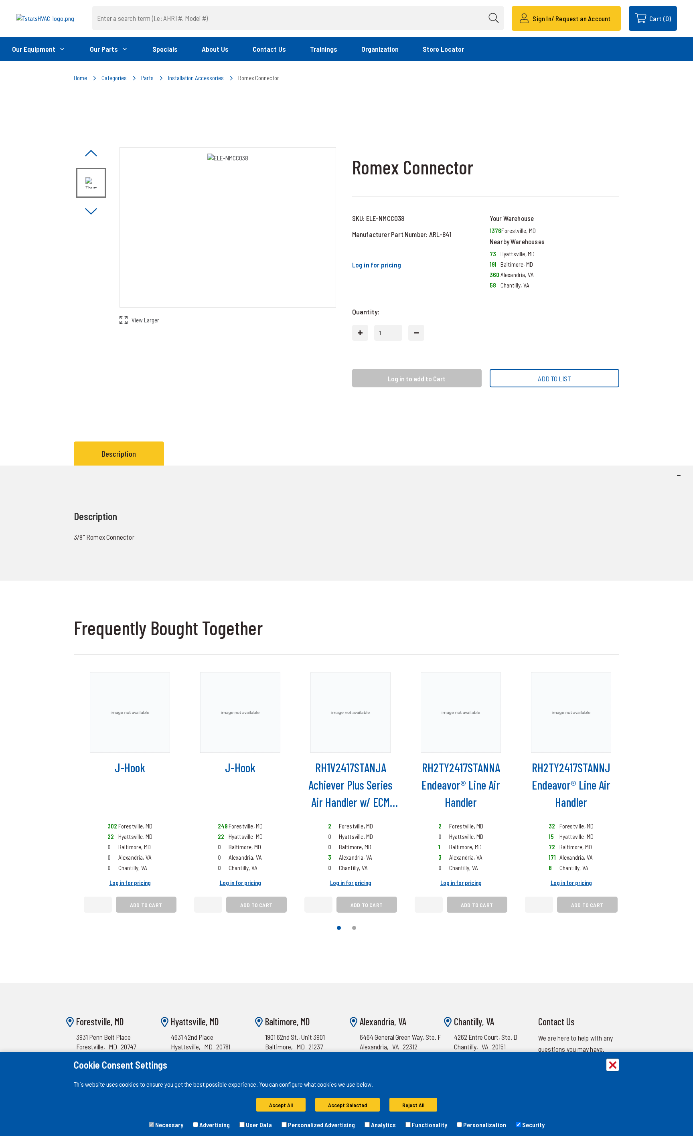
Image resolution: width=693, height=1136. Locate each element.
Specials (165, 49)
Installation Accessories (196, 77)
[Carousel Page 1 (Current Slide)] (339, 928)
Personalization (484, 1124)
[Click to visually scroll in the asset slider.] (91, 153)
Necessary (168, 1124)
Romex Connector (258, 77)
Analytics (383, 1124)
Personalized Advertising (321, 1124)
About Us (215, 49)
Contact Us (269, 49)
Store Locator (443, 49)
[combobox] (298, 18)
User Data (258, 1124)
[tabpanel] (346, 523)
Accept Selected (347, 1105)
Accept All (281, 1105)
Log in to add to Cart (417, 379)
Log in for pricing (376, 265)
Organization (380, 49)
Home (80, 77)
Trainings (323, 49)
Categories (114, 77)
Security (533, 1124)
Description (119, 453)
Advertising (214, 1124)
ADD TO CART (146, 904)
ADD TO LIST (554, 379)
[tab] (121, 453)
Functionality (429, 1124)
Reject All (413, 1105)
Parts (147, 77)
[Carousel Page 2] (354, 928)
